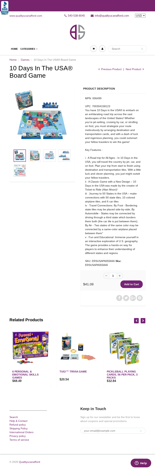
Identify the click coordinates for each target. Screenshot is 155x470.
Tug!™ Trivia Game (73, 371)
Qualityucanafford (29, 461)
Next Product (134, 69)
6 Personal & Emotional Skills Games (25, 374)
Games (25, 59)
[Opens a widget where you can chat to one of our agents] (140, 463)
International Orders (21, 432)
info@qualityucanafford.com (112, 15)
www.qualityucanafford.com (25, 15)
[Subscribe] (141, 431)
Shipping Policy (18, 428)
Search (13, 417)
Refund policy (17, 424)
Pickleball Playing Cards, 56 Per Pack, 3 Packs (122, 374)
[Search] (142, 49)
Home (14, 49)
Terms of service (19, 439)
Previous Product (111, 69)
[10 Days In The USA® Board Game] (42, 117)
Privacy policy (17, 435)
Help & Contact (18, 420)
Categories (27, 49)
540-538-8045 (76, 15)
